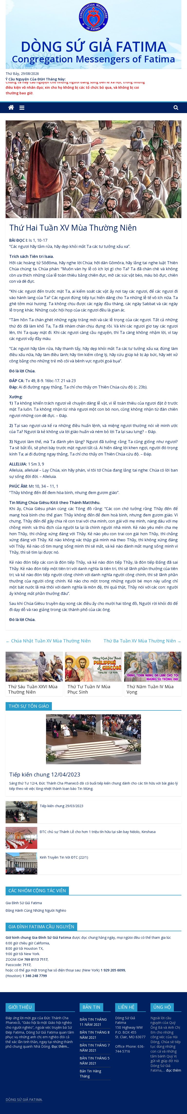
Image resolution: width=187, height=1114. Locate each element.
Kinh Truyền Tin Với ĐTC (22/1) (64, 857)
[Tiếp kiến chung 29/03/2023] (21, 803)
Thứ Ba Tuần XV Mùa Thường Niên (142, 641)
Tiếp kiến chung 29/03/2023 (61, 806)
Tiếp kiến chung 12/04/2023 (44, 774)
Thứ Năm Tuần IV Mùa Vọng (150, 689)
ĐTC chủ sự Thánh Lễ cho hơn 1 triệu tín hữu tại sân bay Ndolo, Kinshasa (98, 831)
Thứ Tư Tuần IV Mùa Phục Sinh (88, 689)
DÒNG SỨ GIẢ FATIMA (94, 46)
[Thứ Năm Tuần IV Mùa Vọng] (152, 654)
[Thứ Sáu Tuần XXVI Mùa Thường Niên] (34, 654)
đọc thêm (173, 1070)
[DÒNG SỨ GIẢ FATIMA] (11, 107)
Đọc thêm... (60, 1046)
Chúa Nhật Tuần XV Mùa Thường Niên (48, 641)
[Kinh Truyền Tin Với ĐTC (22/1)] (21, 855)
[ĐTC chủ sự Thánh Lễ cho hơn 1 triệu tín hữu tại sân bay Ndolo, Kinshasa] (21, 829)
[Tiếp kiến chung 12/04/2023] (93, 717)
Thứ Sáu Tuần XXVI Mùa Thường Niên (32, 689)
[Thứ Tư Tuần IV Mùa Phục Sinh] (93, 654)
